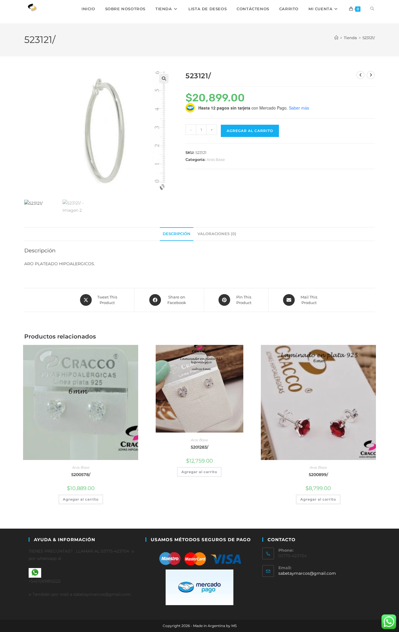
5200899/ (318, 474)
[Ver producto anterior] (360, 75)
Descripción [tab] (176, 234)
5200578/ (80, 474)
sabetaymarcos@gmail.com (307, 573)
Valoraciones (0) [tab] (216, 234)
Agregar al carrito (250, 131)
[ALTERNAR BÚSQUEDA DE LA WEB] (372, 9)
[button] (164, 78)
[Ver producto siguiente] (371, 75)
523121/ (368, 37)
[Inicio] (336, 37)
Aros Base (216, 159)
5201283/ (199, 447)
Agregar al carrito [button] (81, 499)
